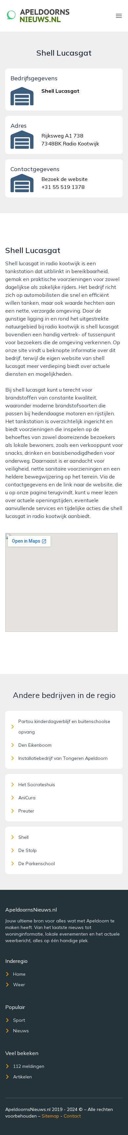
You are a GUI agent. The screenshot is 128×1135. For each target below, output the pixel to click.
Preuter (26, 811)
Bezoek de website (64, 179)
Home (19, 974)
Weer (19, 985)
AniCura (26, 798)
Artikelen (22, 1077)
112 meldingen (28, 1066)
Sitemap (50, 1116)
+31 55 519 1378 (63, 187)
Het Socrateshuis (36, 784)
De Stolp (27, 850)
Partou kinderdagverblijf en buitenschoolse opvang (64, 726)
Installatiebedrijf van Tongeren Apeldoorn (63, 758)
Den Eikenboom (35, 745)
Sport (19, 1020)
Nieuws (21, 1031)
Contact (72, 1116)
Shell (23, 837)
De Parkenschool (36, 863)
